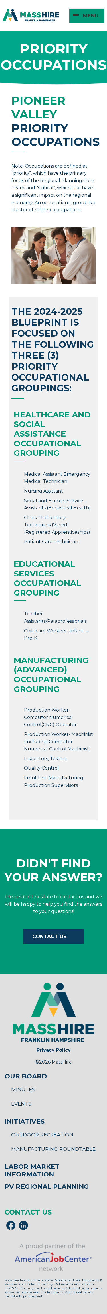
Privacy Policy (54, 1050)
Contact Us (49, 936)
